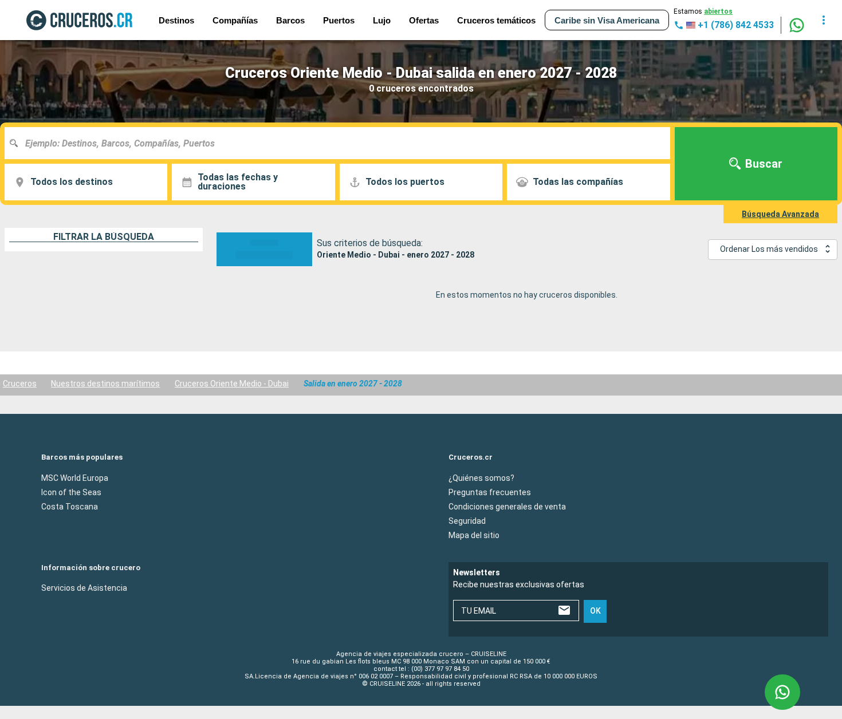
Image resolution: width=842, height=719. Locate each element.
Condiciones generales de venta (507, 506)
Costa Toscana (69, 506)
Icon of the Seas (71, 491)
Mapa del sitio (473, 534)
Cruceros (20, 383)
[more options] (824, 20)
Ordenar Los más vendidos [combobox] (769, 249)
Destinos (176, 20)
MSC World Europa (74, 477)
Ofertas (424, 20)
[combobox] (341, 143)
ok (595, 610)
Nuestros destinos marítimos (105, 383)
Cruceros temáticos (496, 20)
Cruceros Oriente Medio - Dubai (232, 383)
